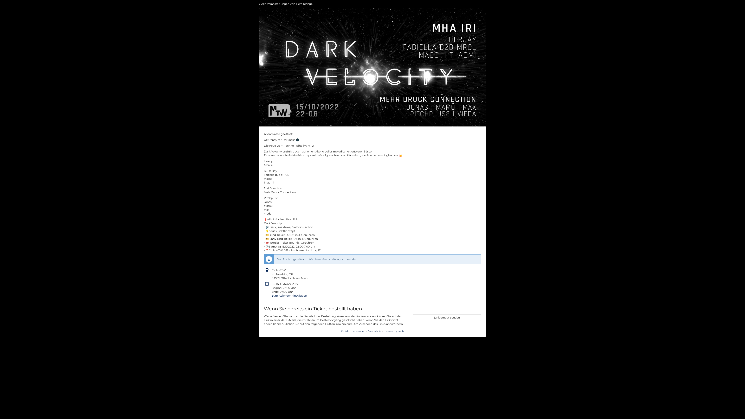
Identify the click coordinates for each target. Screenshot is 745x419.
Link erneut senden (447, 317)
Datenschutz (374, 331)
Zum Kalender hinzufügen (289, 295)
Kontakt (345, 331)
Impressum (359, 331)
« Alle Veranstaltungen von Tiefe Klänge (286, 4)
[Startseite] (372, 67)
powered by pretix (394, 331)
